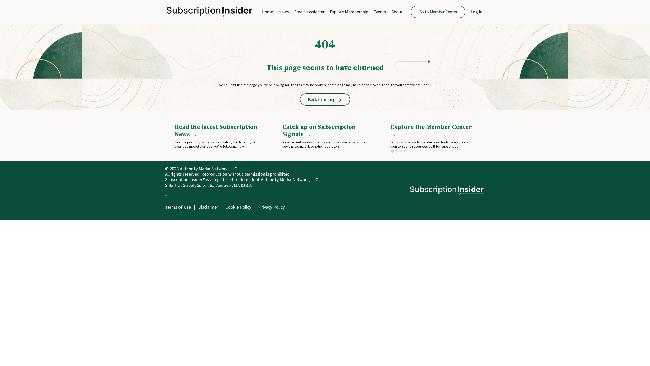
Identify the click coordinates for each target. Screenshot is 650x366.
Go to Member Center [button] (438, 12)
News (283, 12)
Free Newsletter (309, 12)
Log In (476, 12)
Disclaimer (208, 207)
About (397, 12)
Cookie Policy (238, 207)
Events (379, 12)
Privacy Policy (271, 207)
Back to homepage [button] (325, 99)
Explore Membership (349, 12)
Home (267, 12)
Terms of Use (178, 207)
